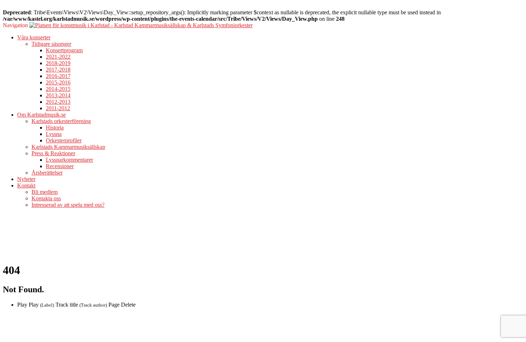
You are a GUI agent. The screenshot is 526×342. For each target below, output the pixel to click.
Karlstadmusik (19, 235)
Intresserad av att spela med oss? (67, 205)
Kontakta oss (46, 198)
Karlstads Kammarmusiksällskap (68, 147)
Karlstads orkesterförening (61, 121)
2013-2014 (58, 95)
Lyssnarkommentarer (69, 160)
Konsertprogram (64, 50)
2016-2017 (58, 76)
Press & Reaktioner (53, 153)
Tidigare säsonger (51, 44)
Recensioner (60, 166)
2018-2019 (58, 63)
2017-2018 (58, 70)
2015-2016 (58, 82)
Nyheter (26, 179)
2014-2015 (58, 89)
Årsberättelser (47, 173)
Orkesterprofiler (64, 140)
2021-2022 (58, 57)
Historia (55, 127)
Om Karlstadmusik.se (41, 115)
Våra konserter (33, 37)
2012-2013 (58, 102)
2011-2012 (58, 108)
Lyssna (54, 134)
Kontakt (26, 185)
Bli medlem (44, 192)
